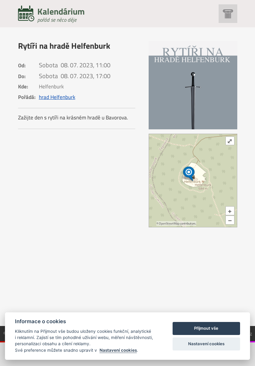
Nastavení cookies (118, 350)
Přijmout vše (206, 328)
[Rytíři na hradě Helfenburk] (193, 85)
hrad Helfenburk (57, 97)
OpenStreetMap (169, 223)
